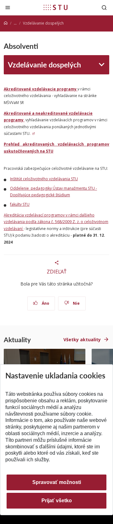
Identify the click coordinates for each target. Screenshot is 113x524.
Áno (45, 303)
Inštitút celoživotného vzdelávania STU (44, 178)
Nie (76, 303)
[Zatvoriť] (7, 7)
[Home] (6, 23)
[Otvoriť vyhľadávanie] (104, 7)
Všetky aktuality (82, 340)
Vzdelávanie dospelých (44, 64)
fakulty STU (20, 204)
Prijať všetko (56, 500)
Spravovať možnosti (56, 482)
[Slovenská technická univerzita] (55, 7)
